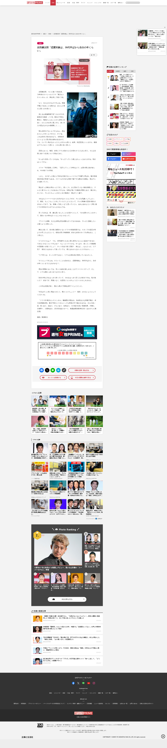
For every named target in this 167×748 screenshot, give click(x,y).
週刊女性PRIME (35, 34)
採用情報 (115, 703)
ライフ (83, 2)
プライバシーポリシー (34, 703)
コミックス (97, 2)
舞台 (117, 143)
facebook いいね (41, 370)
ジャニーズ (57, 693)
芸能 (53, 2)
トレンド (90, 2)
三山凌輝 (125, 143)
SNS (110, 143)
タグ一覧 (113, 2)
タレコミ (107, 703)
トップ (47, 2)
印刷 (94, 54)
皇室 (68, 2)
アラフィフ (119, 139)
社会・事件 (75, 2)
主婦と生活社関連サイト (83, 717)
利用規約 (23, 703)
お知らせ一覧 (123, 703)
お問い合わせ (133, 703)
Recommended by (90, 518)
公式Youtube (129, 159)
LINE (52, 369)
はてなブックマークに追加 (58, 370)
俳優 (49, 34)
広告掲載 (89, 703)
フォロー (113, 154)
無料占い (121, 2)
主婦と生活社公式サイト (146, 703)
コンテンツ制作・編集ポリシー (75, 703)
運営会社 (16, 703)
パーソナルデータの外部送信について (54, 703)
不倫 (128, 139)
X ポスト (47, 369)
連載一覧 (106, 2)
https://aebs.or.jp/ (90, 726)
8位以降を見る (67, 599)
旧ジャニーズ (61, 2)
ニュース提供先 (98, 703)
